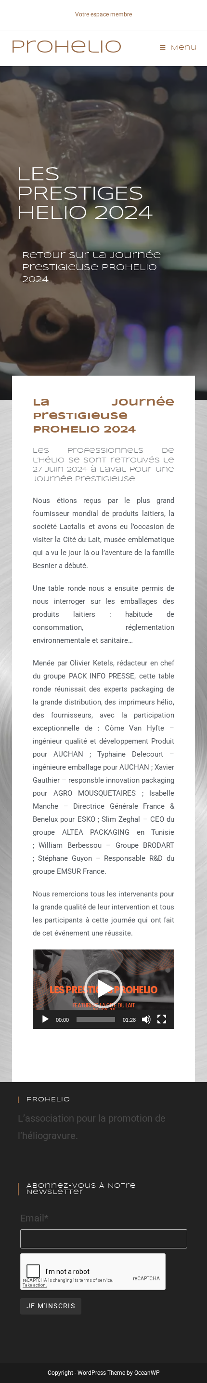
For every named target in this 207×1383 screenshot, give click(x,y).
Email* (34, 1218)
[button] (103, 989)
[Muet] (146, 1019)
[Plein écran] (162, 1019)
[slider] (96, 1019)
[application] (103, 989)
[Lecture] (45, 1019)
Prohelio (66, 47)
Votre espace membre (103, 14)
